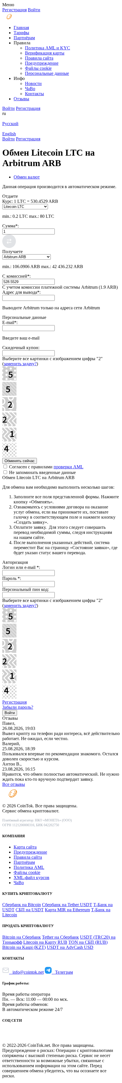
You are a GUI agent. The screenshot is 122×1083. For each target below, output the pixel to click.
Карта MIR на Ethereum (67, 909)
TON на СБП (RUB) (88, 942)
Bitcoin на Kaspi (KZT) (24, 947)
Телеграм (62, 972)
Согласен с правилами (45, 466)
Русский (10, 123)
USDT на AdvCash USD (70, 947)
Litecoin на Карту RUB (45, 942)
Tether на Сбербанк (60, 937)
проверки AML (68, 466)
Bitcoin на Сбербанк (21, 937)
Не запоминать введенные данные (42, 472)
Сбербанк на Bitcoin (21, 904)
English (9, 133)
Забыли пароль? (17, 707)
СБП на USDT (30, 909)
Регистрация (14, 702)
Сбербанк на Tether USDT (67, 904)
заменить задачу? (20, 363)
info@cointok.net (26, 972)
